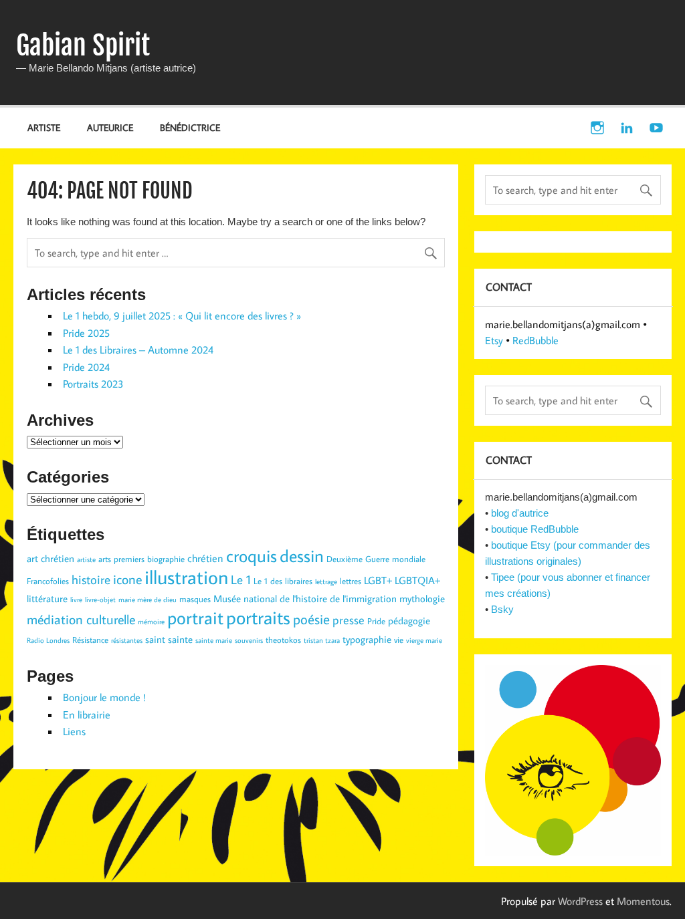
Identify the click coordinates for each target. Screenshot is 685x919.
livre (76, 599)
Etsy (494, 340)
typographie (366, 639)
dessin (302, 555)
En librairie (86, 714)
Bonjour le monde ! (104, 697)
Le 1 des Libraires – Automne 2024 (138, 349)
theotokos (283, 639)
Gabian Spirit (83, 45)
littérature (47, 598)
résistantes (126, 640)
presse (348, 620)
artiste (86, 559)
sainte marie (213, 640)
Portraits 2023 (93, 383)
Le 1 (241, 579)
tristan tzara (322, 640)
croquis (251, 555)
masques (195, 599)
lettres (350, 580)
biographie (166, 558)
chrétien (205, 558)
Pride (376, 621)
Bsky (502, 609)
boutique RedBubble (535, 529)
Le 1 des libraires (283, 580)
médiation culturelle (81, 619)
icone (127, 578)
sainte (180, 639)
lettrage (326, 581)
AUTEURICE (110, 127)
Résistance (90, 639)
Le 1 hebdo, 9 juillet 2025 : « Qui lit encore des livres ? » (182, 315)
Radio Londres (48, 640)
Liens (74, 731)
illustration (186, 576)
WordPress (580, 901)
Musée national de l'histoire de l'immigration (305, 598)
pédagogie (409, 620)
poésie (311, 619)
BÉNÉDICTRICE (190, 127)
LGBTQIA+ (417, 580)
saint (155, 639)
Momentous (643, 901)
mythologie (422, 598)
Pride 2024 (86, 367)
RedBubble (535, 340)
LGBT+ (378, 580)
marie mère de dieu (147, 599)
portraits (258, 617)
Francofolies (48, 580)
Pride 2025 (86, 333)
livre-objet (100, 599)
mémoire (151, 621)
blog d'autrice (520, 513)
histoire (91, 579)
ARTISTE (43, 127)
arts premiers (121, 558)
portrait (195, 617)
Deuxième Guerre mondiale (375, 558)
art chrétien (50, 558)
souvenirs (249, 640)
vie (398, 639)
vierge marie (424, 640)
